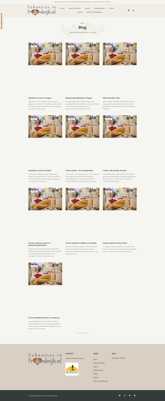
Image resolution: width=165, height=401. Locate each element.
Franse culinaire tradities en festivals (81, 243)
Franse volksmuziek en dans (114, 170)
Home (62, 8)
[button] (133, 10)
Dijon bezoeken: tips (111, 98)
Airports (87, 8)
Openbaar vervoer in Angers (40, 98)
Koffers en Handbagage (94, 12)
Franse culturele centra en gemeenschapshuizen (39, 244)
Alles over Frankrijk (75, 8)
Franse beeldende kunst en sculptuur (44, 318)
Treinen (111, 8)
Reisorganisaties (99, 8)
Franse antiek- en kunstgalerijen (79, 170)
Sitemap (79, 12)
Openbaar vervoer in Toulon (39, 170)
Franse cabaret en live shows (115, 243)
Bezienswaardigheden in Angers (79, 98)
